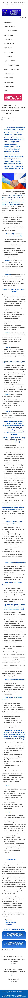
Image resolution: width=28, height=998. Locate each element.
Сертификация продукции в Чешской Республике (14, 960)
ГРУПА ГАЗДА (8, 35)
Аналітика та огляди (9, 120)
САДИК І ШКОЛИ (9, 61)
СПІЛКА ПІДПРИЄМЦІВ (11, 65)
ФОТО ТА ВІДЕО (9, 82)
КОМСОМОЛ (8, 39)
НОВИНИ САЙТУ (9, 22)
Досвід (10, 991)
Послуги (15, 991)
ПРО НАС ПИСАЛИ (10, 52)
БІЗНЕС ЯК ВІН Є (9, 26)
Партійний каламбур (14, 979)
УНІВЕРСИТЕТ (8, 78)
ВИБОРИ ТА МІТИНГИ (11, 31)
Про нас (4, 991)
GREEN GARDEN (9, 86)
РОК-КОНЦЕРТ (8, 56)
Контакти (21, 991)
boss (5, 118)
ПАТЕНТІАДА (8, 48)
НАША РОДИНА (9, 43)
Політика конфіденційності (14, 992)
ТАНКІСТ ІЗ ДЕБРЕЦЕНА (11, 69)
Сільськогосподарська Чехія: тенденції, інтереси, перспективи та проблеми (14, 971)
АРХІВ (6, 91)
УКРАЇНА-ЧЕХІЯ (9, 73)
